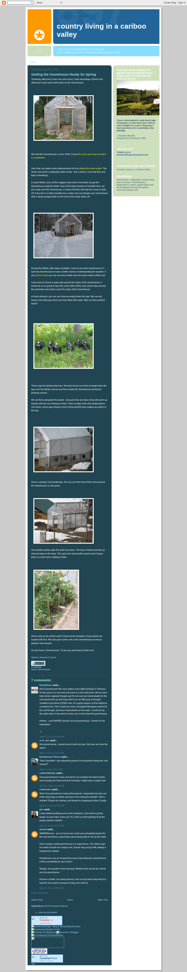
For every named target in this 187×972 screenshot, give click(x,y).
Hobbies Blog (45, 923)
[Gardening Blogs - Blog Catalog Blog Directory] (55, 926)
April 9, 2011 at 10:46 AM (51, 736)
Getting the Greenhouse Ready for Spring (63, 74)
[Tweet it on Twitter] (38, 663)
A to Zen (44, 740)
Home (33, 61)
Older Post (103, 900)
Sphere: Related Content (43, 657)
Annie (42, 829)
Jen (41, 809)
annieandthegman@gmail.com (132, 155)
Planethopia (123, 179)
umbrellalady (47, 773)
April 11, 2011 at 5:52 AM (51, 825)
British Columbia (46, 961)
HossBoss (45, 685)
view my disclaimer (48, 912)
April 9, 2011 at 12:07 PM (51, 753)
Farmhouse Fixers (49, 756)
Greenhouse (44, 669)
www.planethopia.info (127, 190)
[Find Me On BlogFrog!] (43, 932)
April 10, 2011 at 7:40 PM (51, 805)
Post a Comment (39, 893)
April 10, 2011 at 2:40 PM (51, 786)
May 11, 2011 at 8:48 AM (51, 888)
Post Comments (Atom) (56, 906)
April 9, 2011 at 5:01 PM (51, 769)
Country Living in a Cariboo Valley (133, 169)
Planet (48, 958)
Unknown (45, 789)
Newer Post (37, 900)
